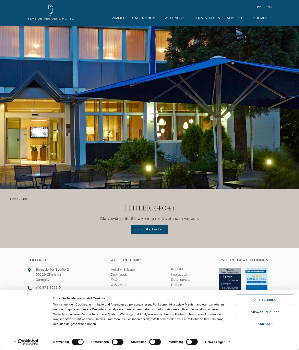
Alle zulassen (265, 299)
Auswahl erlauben (265, 312)
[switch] (117, 342)
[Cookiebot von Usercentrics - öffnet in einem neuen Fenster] (26, 342)
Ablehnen (265, 324)
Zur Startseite (149, 229)
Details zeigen (215, 342)
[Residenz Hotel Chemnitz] (50, 12)
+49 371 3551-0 (48, 287)
